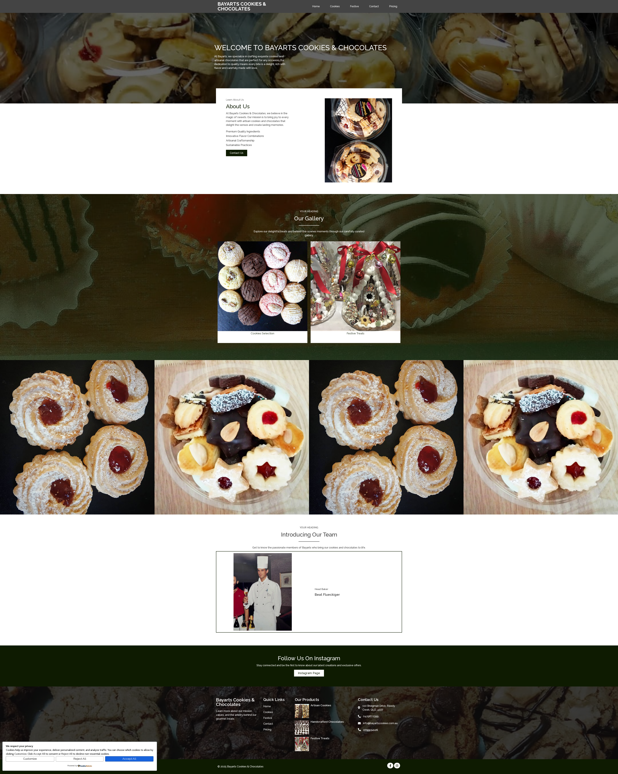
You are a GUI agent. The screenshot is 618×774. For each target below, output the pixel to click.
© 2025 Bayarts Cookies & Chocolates (240, 766)
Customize (30, 758)
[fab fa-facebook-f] (390, 765)
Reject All (79, 758)
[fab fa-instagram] (397, 765)
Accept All (129, 758)
